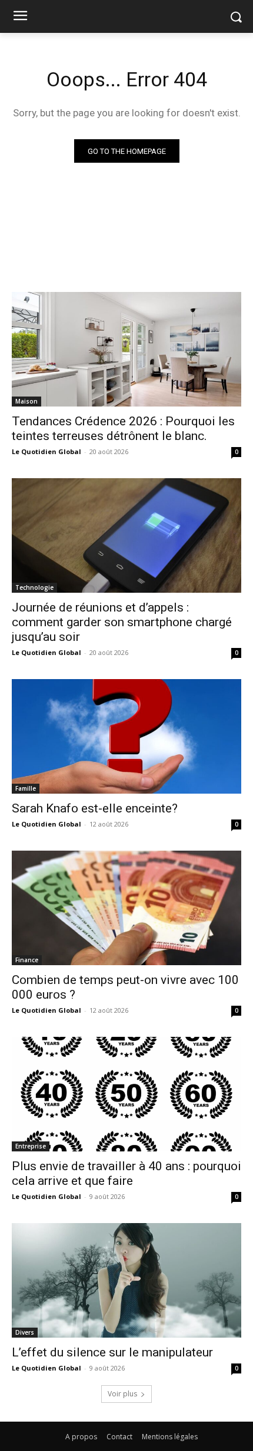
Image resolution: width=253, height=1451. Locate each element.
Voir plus (122, 1394)
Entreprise (30, 1146)
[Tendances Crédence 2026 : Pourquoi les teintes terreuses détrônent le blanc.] (126, 349)
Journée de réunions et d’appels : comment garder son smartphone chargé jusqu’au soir (122, 622)
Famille (25, 788)
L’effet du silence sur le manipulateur (112, 1352)
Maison (26, 401)
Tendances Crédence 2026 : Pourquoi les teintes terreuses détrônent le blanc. (123, 428)
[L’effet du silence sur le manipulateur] (126, 1280)
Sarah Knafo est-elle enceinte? (95, 808)
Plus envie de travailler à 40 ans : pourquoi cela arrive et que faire (126, 1173)
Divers (24, 1332)
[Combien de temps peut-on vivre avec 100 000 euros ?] (126, 908)
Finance (26, 960)
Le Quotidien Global (46, 451)
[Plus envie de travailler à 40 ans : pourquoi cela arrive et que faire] (126, 1094)
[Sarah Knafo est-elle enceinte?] (126, 736)
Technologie (34, 587)
